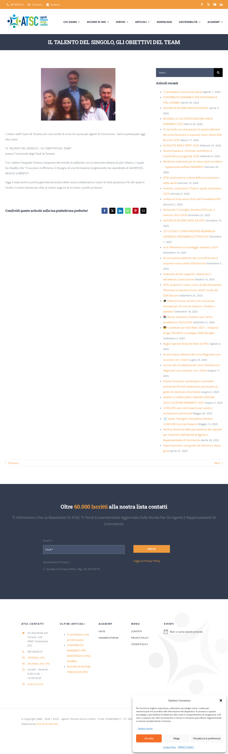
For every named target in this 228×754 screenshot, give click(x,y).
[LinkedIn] (120, 211)
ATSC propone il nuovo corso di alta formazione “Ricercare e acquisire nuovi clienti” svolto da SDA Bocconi (192, 290)
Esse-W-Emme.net (47, 724)
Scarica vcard (35, 684)
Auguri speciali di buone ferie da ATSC (186, 343)
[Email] (143, 211)
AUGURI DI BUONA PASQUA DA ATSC (186, 108)
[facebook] (202, 4)
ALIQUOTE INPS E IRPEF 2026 (181, 145)
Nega (176, 738)
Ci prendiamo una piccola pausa (182, 92)
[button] (221, 700)
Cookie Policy (169, 747)
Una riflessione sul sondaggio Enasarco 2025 (190, 247)
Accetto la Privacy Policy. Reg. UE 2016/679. (73, 569)
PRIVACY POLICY (186, 747)
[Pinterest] (135, 211)
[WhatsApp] (128, 211)
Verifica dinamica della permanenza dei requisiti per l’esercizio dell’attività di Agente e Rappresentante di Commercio (192, 435)
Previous (13, 463)
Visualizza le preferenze (207, 738)
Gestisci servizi (145, 728)
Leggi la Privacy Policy (146, 561)
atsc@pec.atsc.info (38, 663)
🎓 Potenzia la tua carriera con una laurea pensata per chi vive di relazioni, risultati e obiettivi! (189, 306)
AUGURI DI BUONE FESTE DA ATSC (184, 220)
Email (47, 540)
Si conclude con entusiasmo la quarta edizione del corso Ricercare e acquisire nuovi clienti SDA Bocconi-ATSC (192, 135)
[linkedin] (221, 4)
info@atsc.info (36, 657)
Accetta (148, 738)
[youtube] (214, 4)
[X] (112, 211)
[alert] (185, 631)
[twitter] (208, 4)
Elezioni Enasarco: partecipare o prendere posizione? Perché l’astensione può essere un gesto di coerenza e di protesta (190, 386)
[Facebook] (104, 211)
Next (217, 463)
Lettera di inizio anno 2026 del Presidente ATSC (192, 199)
